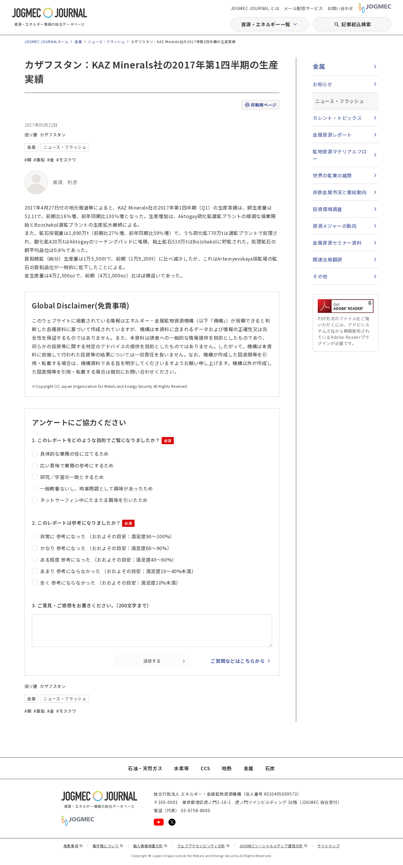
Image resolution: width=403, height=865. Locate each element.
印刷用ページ (263, 105)
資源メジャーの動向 (335, 225)
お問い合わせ (340, 8)
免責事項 (73, 845)
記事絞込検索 (356, 24)
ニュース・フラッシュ (106, 41)
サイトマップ (328, 845)
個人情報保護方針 (150, 845)
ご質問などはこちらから (238, 660)
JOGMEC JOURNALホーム (46, 41)
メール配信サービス (303, 8)
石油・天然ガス (145, 768)
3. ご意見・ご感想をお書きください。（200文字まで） (92, 605)
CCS (205, 768)
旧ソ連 (30, 135)
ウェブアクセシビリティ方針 (203, 845)
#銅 (27, 160)
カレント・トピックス (337, 117)
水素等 (181, 768)
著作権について (108, 845)
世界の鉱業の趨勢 (332, 175)
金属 (78, 41)
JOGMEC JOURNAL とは (255, 8)
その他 (320, 276)
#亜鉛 (39, 160)
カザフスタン (53, 135)
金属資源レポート (332, 134)
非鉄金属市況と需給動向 (340, 192)
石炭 (270, 768)
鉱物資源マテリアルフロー (340, 155)
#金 (50, 160)
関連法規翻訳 (327, 259)
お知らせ (322, 84)
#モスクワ (66, 160)
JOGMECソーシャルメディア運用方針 (274, 845)
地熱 (227, 768)
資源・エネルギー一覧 (265, 24)
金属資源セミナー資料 (337, 242)
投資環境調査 (327, 208)
